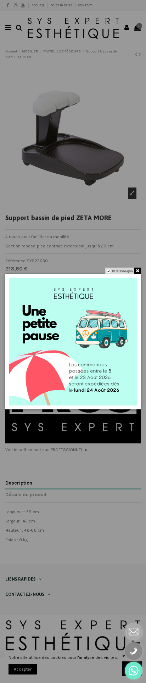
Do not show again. (122, 271)
